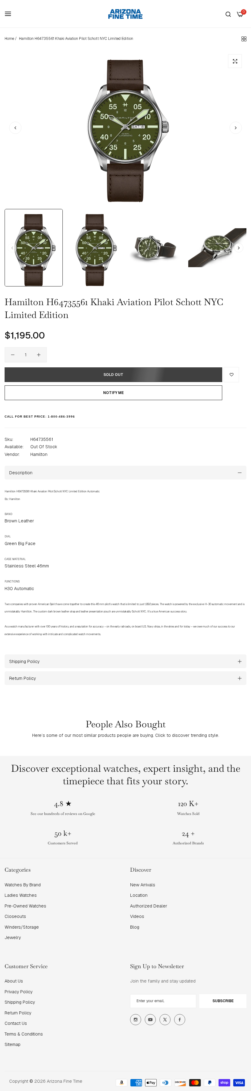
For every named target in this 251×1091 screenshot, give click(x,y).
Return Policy (18, 1013)
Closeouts (15, 916)
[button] (236, 128)
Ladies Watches (21, 895)
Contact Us (16, 1023)
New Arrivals (142, 885)
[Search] (228, 14)
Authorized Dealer (148, 906)
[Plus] (38, 355)
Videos (137, 916)
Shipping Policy (20, 1002)
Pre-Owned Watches (25, 906)
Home (9, 38)
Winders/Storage (22, 927)
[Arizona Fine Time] (125, 14)
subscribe (223, 1000)
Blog (134, 927)
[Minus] (12, 355)
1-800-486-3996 (61, 416)
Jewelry (13, 937)
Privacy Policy (18, 991)
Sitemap (13, 1044)
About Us (14, 981)
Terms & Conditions (24, 1034)
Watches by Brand (23, 885)
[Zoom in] (235, 61)
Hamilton (38, 454)
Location (139, 895)
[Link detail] (135, 1019)
